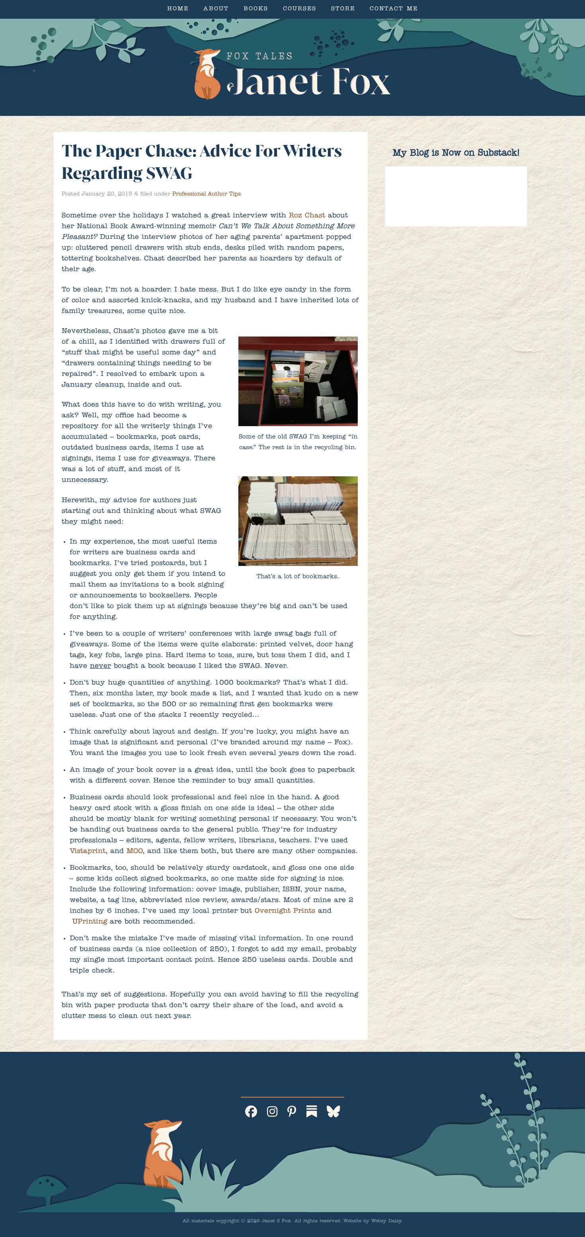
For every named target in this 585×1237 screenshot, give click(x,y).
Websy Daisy (386, 1221)
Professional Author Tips (206, 194)
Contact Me (394, 9)
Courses (299, 9)
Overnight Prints (285, 911)
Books (256, 9)
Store (343, 9)
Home (178, 9)
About (216, 9)
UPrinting (89, 922)
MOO (134, 851)
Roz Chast (308, 216)
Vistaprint (87, 851)
